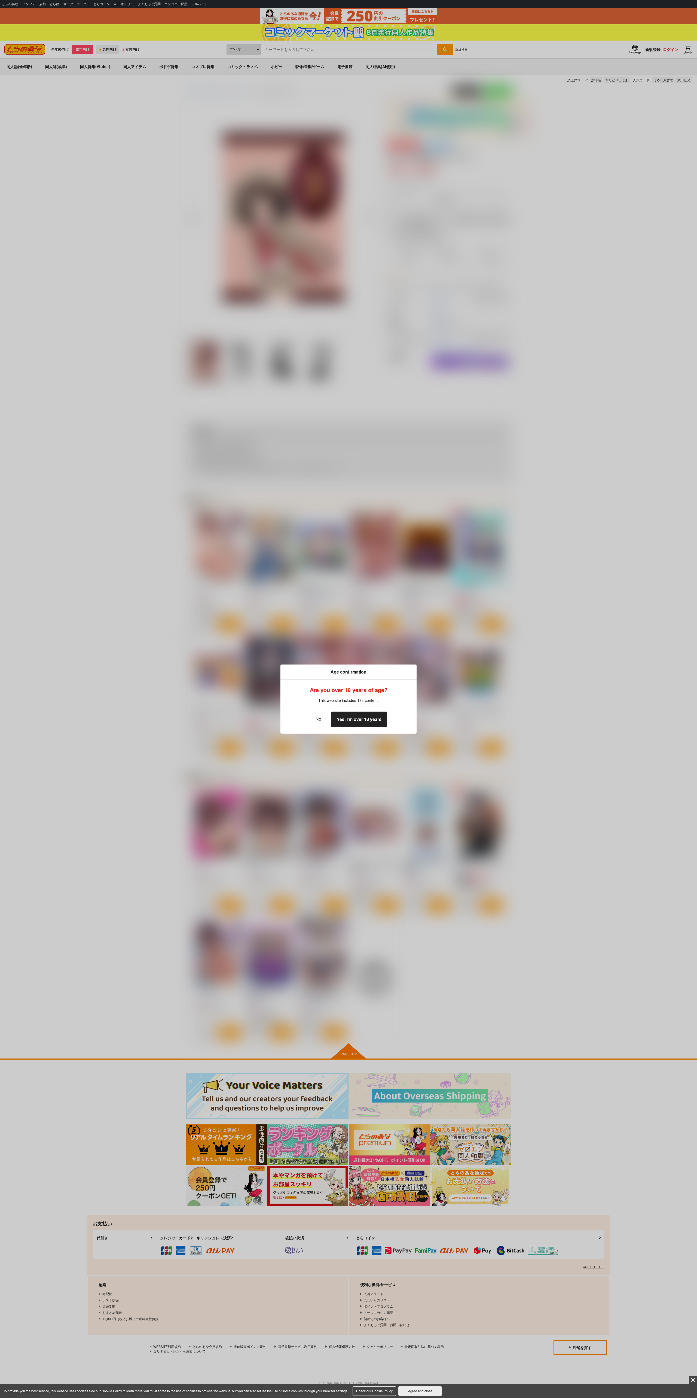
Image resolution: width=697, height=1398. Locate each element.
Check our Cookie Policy (374, 1390)
